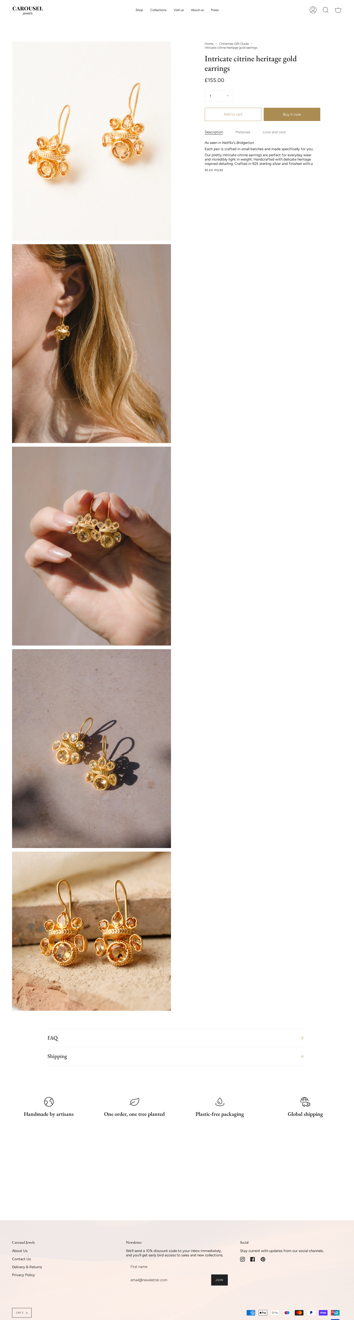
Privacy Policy (23, 1275)
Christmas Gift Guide (234, 44)
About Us (19, 1251)
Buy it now (292, 114)
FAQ (52, 1037)
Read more (214, 170)
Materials (243, 132)
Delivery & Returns (27, 1267)
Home (209, 44)
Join (219, 1280)
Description (214, 132)
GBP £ (20, 1312)
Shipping (57, 1056)
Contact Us (21, 1259)
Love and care (274, 132)
